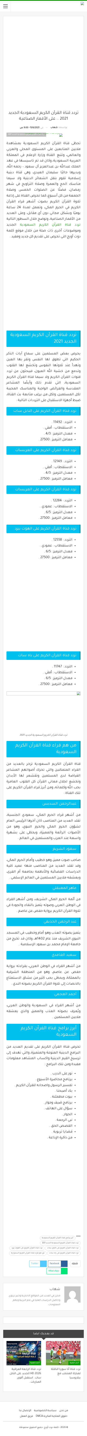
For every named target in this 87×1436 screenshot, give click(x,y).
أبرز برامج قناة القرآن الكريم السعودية (57, 1238)
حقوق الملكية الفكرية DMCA (51, 1416)
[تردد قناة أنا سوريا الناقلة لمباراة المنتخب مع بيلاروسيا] (63, 1353)
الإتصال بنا (25, 1410)
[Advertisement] (43, 64)
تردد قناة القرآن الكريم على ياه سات (64, 1253)
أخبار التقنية (74, 1363)
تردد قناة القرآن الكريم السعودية (50, 225)
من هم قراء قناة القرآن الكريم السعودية (28, 1253)
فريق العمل (26, 1416)
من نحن (63, 1410)
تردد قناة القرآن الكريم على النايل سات (63, 1248)
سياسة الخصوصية (45, 1410)
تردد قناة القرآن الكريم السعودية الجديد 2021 (60, 1243)
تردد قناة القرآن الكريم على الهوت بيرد (27, 1248)
